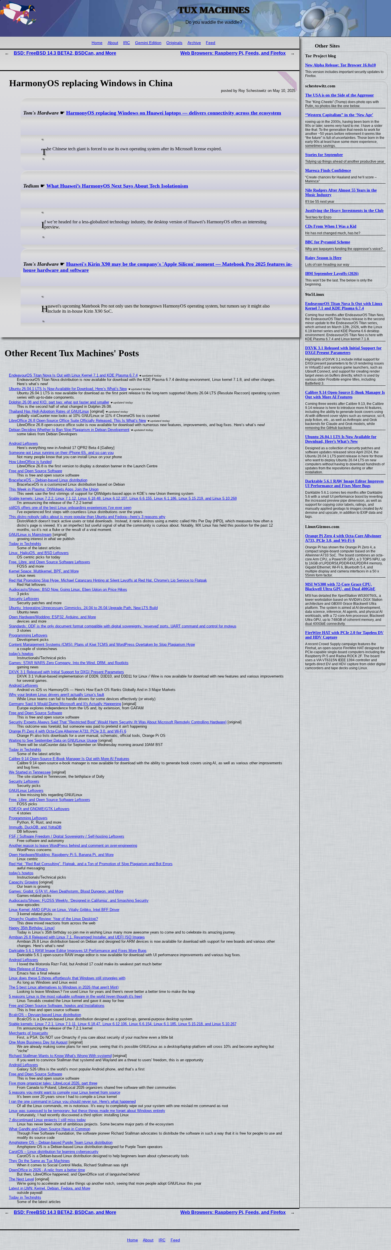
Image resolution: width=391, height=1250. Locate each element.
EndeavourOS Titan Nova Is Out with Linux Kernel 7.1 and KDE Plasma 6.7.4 (343, 306)
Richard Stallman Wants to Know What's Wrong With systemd (60, 1056)
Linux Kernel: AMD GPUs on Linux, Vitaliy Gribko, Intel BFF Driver (64, 910)
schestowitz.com (320, 86)
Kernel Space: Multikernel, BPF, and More (44, 571)
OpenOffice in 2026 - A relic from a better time (47, 1170)
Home (97, 43)
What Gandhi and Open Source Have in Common (49, 1129)
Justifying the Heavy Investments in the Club (344, 210)
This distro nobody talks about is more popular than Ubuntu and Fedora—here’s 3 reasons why (87, 517)
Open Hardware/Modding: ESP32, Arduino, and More (52, 617)
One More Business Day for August (38, 1042)
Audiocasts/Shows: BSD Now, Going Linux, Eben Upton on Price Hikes (68, 589)
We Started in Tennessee (30, 772)
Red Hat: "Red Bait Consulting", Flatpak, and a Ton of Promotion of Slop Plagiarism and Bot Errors (91, 864)
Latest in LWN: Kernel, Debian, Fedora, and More (49, 1188)
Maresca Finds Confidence (328, 170)
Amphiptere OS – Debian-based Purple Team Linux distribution (60, 1142)
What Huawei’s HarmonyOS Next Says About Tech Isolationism (117, 186)
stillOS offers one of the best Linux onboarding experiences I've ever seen (70, 507)
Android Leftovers (23, 443)
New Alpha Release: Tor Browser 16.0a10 (340, 65)
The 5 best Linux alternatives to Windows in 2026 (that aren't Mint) (64, 987)
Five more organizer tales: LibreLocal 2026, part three (53, 1083)
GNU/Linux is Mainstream (30, 534)
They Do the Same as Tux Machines (39, 1161)
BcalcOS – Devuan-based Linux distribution (45, 1015)
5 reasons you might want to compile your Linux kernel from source (64, 1092)
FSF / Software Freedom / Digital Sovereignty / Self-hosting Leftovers (66, 836)
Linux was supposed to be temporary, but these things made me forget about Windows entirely (87, 1111)
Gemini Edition (148, 43)
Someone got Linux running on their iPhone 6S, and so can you (61, 452)
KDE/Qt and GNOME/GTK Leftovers (39, 809)
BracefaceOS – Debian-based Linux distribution (48, 480)
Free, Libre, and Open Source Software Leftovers (49, 562)
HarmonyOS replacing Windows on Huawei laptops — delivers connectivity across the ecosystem (173, 113)
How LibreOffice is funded (30, 462)
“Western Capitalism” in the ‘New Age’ (339, 115)
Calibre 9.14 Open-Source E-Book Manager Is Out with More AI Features (345, 394)
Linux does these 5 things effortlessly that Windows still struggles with (67, 978)
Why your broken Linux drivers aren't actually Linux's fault (56, 694)
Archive (194, 43)
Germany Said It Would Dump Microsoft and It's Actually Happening (65, 704)
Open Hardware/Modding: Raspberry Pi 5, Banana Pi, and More (61, 855)
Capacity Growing (23, 882)
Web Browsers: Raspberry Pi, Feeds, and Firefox (233, 53)
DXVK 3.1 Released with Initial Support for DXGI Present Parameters (343, 350)
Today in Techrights (25, 544)
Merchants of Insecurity (28, 1033)
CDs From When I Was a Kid (330, 226)
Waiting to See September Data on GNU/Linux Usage (53, 740)
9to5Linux (314, 294)
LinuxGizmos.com (322, 526)
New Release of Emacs (28, 969)
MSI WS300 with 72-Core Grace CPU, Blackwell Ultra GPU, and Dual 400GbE (340, 586)
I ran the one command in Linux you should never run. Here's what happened (72, 1101)
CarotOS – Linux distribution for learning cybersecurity (53, 1151)
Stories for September (324, 155)
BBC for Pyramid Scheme (327, 242)
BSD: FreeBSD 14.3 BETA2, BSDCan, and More (65, 53)
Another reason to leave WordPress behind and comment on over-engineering (73, 845)
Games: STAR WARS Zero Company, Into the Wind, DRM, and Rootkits (69, 663)
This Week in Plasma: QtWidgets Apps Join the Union (53, 489)
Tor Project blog (320, 56)
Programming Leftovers (28, 635)
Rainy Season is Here (323, 258)
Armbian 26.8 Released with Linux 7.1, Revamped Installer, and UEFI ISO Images (77, 937)
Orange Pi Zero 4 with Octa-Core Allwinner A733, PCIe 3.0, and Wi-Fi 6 (343, 538)
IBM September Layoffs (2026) (332, 273)
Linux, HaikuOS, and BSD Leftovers (39, 553)
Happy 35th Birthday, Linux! (32, 928)
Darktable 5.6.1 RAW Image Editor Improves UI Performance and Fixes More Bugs (344, 483)
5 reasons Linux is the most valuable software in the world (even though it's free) (75, 996)
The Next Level (21, 1179)
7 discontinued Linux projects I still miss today (47, 1120)
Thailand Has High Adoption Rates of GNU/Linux (49, 411)
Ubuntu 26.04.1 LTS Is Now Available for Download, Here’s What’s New (340, 439)
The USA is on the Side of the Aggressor (339, 95)
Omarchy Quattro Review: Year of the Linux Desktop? (53, 919)
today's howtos (21, 653)
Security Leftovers (24, 599)
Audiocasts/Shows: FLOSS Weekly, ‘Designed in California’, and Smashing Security (79, 900)
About (113, 43)
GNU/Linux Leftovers (26, 790)
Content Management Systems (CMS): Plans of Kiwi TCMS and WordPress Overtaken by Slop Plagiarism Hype (102, 644)
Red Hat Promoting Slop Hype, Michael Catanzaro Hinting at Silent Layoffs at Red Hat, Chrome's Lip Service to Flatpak (108, 580)
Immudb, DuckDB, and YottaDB (35, 827)
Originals (174, 43)
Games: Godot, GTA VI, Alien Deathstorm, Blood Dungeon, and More (66, 891)
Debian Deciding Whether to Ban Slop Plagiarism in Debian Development (69, 430)
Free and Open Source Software (35, 471)
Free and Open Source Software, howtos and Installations (56, 1005)
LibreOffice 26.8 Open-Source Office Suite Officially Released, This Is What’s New (77, 420)
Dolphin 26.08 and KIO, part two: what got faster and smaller (59, 402)
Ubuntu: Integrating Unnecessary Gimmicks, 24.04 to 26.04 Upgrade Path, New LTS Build (83, 608)
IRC (126, 43)
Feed (210, 43)
